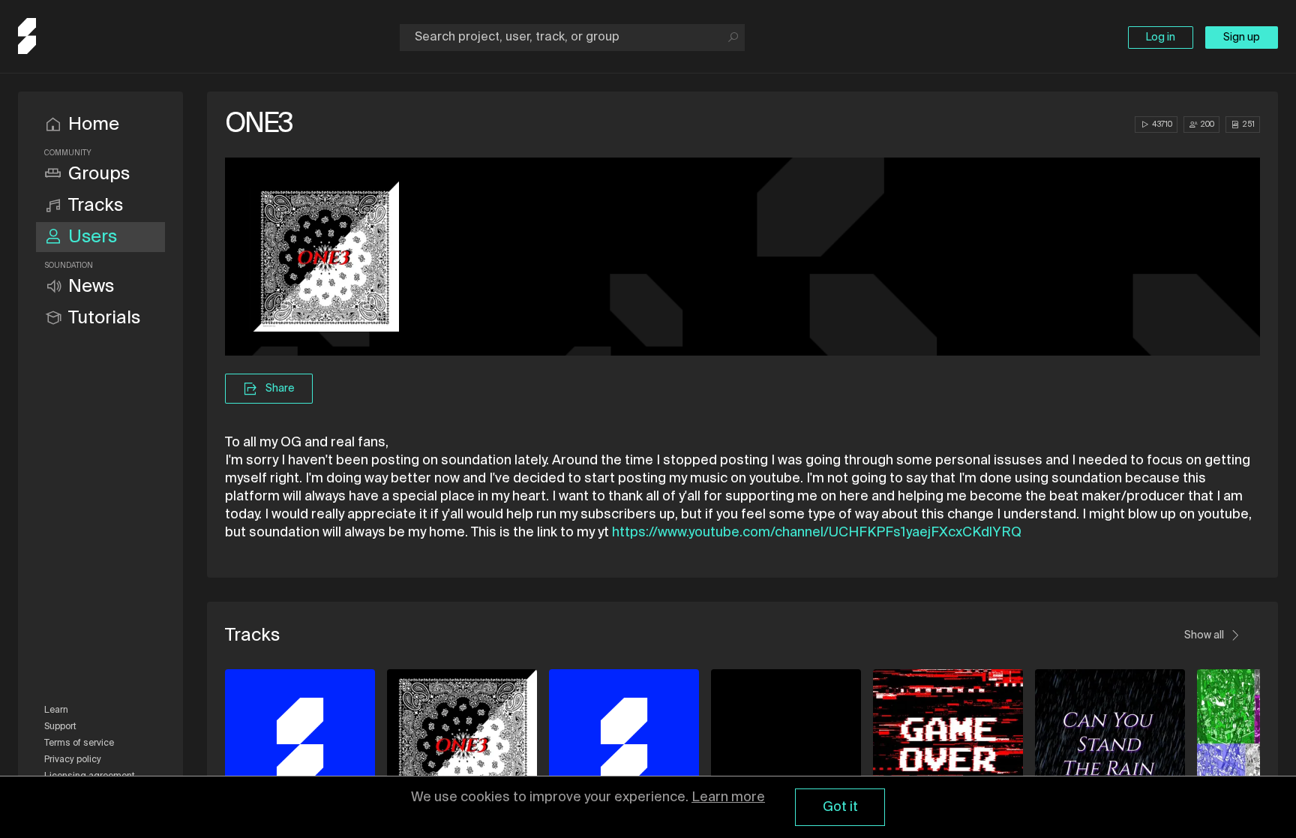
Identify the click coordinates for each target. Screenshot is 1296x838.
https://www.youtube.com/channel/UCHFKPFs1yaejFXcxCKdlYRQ (817, 532)
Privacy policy (72, 759)
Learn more (728, 797)
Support (60, 726)
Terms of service (79, 743)
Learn (56, 710)
